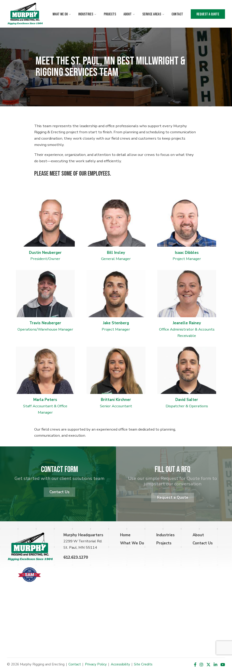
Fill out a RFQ (173, 469)
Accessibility (120, 664)
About (127, 14)
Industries (85, 14)
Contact (177, 14)
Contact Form (59, 469)
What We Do (60, 14)
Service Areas (151, 14)
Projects (110, 14)
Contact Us (59, 492)
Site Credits (143, 664)
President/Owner (45, 256)
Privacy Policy (96, 664)
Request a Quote (207, 14)
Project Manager (187, 258)
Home (125, 535)
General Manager (116, 256)
